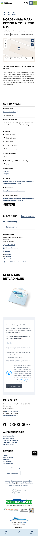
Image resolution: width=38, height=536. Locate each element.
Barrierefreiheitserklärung (24, 483)
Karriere (7, 481)
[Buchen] (35, 3)
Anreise (5, 455)
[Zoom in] (5, 40)
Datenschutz (16, 485)
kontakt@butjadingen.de (10, 415)
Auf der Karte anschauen (28, 216)
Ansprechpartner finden (10, 442)
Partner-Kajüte (27, 481)
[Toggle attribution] (33, 58)
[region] (19, 50)
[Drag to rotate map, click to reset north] (5, 46)
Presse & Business (16, 481)
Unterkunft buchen (9, 436)
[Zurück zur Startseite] (6, 3)
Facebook (6, 172)
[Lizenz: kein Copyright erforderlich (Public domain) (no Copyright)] (9, 206)
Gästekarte (6, 459)
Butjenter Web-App (8, 444)
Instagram (6, 174)
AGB (10, 485)
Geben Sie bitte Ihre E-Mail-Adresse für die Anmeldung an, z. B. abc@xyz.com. (18, 348)
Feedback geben (8, 463)
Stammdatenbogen (10, 483)
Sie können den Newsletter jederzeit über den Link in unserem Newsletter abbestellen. (18, 361)
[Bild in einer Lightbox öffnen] (19, 297)
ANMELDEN (15, 386)
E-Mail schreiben (8, 457)
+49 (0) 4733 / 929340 (11, 411)
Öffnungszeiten (7, 461)
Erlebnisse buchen (8, 438)
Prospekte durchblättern (10, 440)
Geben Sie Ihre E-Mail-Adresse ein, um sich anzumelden (18, 337)
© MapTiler (14, 58)
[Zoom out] (5, 43)
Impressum (24, 485)
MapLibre (7, 58)
